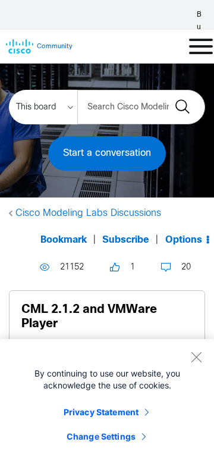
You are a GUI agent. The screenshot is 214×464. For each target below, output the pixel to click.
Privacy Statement (101, 412)
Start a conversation (107, 153)
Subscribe (125, 240)
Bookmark (63, 240)
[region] (107, 401)
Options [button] (183, 240)
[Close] (196, 357)
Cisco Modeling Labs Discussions (88, 213)
